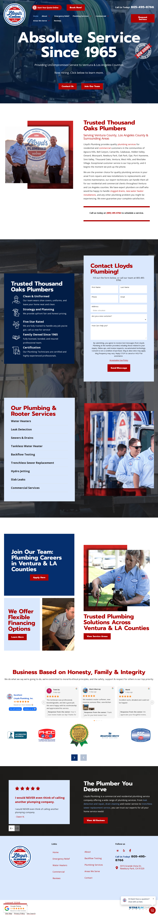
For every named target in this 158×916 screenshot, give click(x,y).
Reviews (57, 20)
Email (123, 297)
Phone (94, 297)
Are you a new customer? (102, 316)
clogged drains (117, 191)
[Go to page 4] (101, 720)
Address (95, 306)
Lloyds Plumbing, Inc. (23, 698)
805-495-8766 (142, 7)
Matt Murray (95, 689)
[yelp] (124, 850)
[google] (117, 850)
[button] (83, 757)
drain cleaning (112, 803)
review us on (29, 709)
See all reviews (15, 709)
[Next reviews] (152, 702)
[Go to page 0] (94, 720)
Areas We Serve (40, 20)
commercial (105, 148)
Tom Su (56, 690)
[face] (130, 850)
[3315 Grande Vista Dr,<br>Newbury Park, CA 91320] (116, 867)
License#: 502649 (12, 902)
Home (35, 16)
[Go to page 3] (99, 720)
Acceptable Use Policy (119, 360)
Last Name (125, 287)
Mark (127, 690)
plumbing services (127, 144)
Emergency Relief (61, 16)
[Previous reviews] (44, 702)
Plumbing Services (80, 16)
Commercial (101, 16)
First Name (96, 287)
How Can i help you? (100, 325)
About (44, 16)
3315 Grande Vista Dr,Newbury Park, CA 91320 (132, 867)
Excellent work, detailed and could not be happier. (134, 701)
